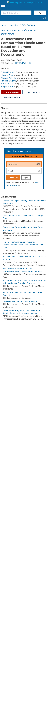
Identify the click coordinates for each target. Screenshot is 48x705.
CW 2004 (30, 25)
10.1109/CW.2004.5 (23, 63)
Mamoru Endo (7, 75)
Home (3, 25)
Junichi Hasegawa (8, 81)
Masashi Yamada (8, 78)
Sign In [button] (33, 156)
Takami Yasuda (7, 83)
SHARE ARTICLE (33, 92)
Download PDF (12, 92)
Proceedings (14, 25)
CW (23, 25)
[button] (44, 18)
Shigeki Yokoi (7, 86)
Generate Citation (11, 98)
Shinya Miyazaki (8, 72)
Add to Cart (13, 177)
